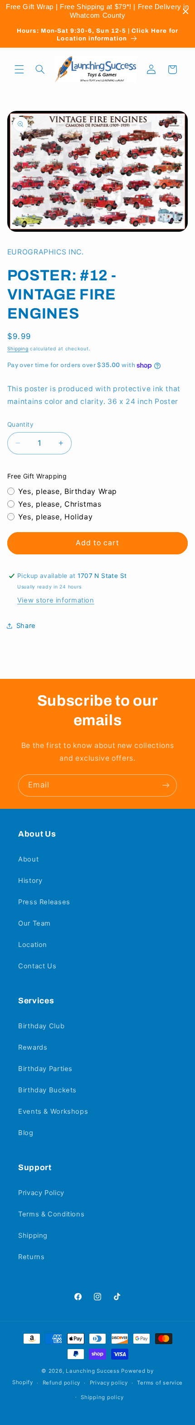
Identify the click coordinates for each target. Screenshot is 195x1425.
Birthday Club (41, 1026)
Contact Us (37, 966)
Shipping (18, 349)
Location (32, 945)
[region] (97, 11)
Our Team (34, 923)
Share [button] (26, 626)
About (28, 859)
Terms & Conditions (51, 1214)
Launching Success (93, 1371)
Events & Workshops (53, 1111)
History (30, 881)
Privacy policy (109, 1383)
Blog (26, 1133)
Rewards (32, 1047)
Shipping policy (102, 1397)
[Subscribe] (166, 785)
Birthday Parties (45, 1069)
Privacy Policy (41, 1193)
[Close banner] (185, 11)
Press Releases (44, 902)
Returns (31, 1257)
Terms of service (160, 1383)
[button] (19, 69)
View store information (55, 600)
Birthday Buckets (47, 1090)
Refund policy (62, 1383)
